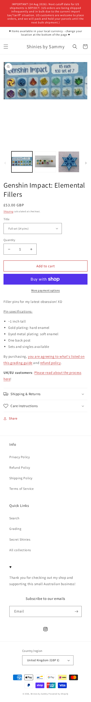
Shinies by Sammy (39, 693)
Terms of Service (21, 489)
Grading (15, 529)
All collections (20, 550)
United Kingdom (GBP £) (43, 660)
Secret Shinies (19, 539)
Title (6, 219)
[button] (6, 46)
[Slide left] (5, 163)
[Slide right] (86, 163)
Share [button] (13, 418)
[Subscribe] (76, 611)
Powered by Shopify (58, 693)
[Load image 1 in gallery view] (21, 161)
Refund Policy (19, 467)
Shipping (8, 211)
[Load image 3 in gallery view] (68, 161)
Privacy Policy (19, 457)
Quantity (9, 240)
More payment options (45, 290)
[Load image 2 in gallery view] (45, 161)
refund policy (50, 362)
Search (14, 518)
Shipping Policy (20, 478)
